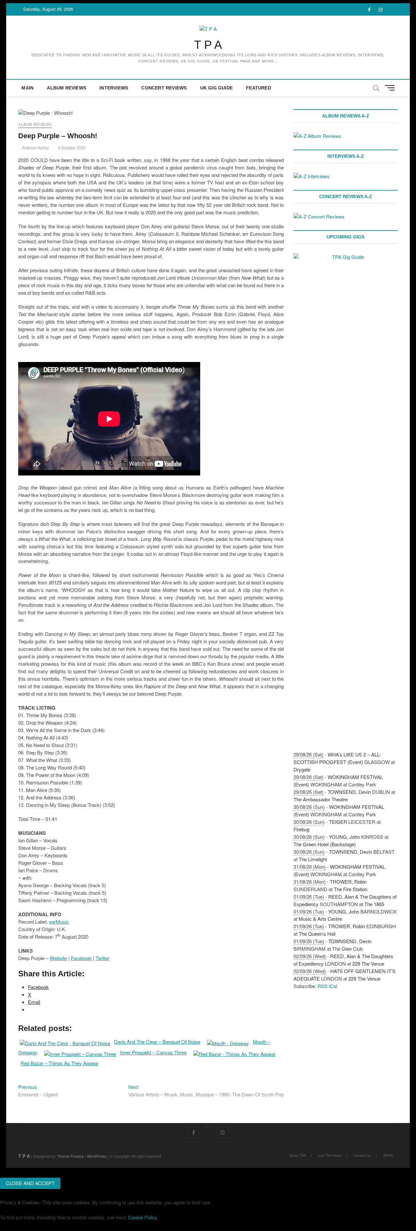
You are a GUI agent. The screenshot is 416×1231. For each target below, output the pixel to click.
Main (27, 87)
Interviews (113, 87)
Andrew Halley (35, 148)
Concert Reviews (164, 87)
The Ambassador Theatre (320, 799)
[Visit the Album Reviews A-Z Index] (317, 135)
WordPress (96, 1156)
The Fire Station (350, 889)
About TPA (297, 1155)
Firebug (301, 829)
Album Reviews (66, 87)
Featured (258, 87)
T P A (208, 44)
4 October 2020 (71, 148)
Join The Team (329, 1155)
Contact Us (362, 1155)
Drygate (301, 769)
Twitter (103, 958)
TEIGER (338, 821)
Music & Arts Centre (320, 918)
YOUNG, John (344, 836)
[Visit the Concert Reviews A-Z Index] (318, 216)
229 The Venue (368, 963)
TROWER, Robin (348, 881)
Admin (388, 1154)
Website (58, 958)
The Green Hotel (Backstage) (324, 844)
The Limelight (313, 859)
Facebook (81, 958)
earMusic (59, 921)
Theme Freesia (70, 1156)
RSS (323, 986)
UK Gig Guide (216, 87)
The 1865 (374, 904)
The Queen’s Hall (317, 933)
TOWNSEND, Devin (349, 791)
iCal (333, 986)
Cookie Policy (142, 1217)
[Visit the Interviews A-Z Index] (311, 176)
